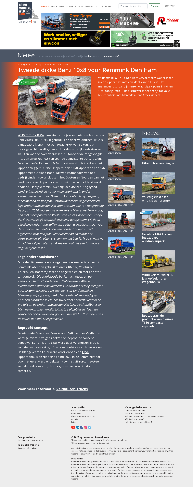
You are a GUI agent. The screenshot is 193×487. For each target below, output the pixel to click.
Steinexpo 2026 (74, 6)
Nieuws (45, 6)
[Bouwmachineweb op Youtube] (73, 427)
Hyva (85, 352)
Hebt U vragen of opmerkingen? (138, 422)
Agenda (89, 6)
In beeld (109, 6)
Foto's (99, 6)
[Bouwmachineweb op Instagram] (86, 427)
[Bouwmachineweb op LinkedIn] (78, 427)
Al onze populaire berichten (83, 416)
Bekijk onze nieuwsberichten (83, 410)
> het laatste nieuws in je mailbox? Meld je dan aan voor (79, 56)
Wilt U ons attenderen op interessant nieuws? (144, 416)
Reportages (57, 6)
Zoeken (154, 6)
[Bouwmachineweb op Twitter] (90, 427)
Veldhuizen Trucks (72, 389)
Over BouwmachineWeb (135, 410)
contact (170, 6)
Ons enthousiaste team (135, 413)
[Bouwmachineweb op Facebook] (82, 427)
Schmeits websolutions (27, 448)
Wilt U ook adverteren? (134, 419)
